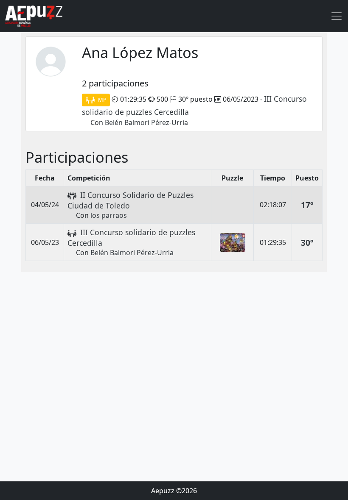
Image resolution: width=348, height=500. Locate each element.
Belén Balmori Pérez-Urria (146, 122)
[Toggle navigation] (336, 16)
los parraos (108, 215)
